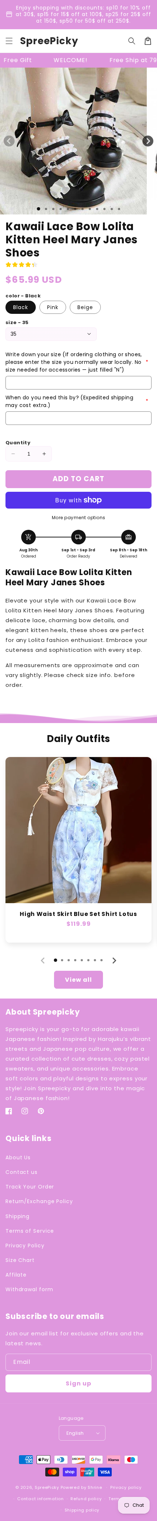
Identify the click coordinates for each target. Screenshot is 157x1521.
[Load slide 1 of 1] (38, 209)
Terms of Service (29, 1231)
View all (78, 980)
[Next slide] (113, 960)
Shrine (95, 1487)
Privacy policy (126, 1487)
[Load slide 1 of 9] (97, 209)
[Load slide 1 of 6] (75, 209)
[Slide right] (147, 141)
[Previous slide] (43, 960)
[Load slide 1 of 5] (68, 209)
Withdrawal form (29, 1289)
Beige (85, 307)
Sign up (78, 1383)
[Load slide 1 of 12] (119, 209)
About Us (18, 1157)
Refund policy (86, 1499)
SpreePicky (47, 1487)
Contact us (21, 1172)
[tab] (55, 960)
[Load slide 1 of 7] (82, 209)
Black (20, 307)
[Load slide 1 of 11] (111, 209)
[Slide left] (9, 141)
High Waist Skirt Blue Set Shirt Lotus (78, 913)
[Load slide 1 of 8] (89, 209)
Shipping (17, 1216)
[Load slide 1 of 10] (104, 209)
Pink (52, 307)
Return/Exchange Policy (39, 1201)
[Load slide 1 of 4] (60, 209)
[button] (9, 41)
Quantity (17, 442)
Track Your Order (29, 1186)
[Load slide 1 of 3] (53, 209)
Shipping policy (82, 1510)
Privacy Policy (25, 1245)
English (75, 1433)
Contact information (40, 1499)
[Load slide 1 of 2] (46, 209)
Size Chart (20, 1260)
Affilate (16, 1274)
